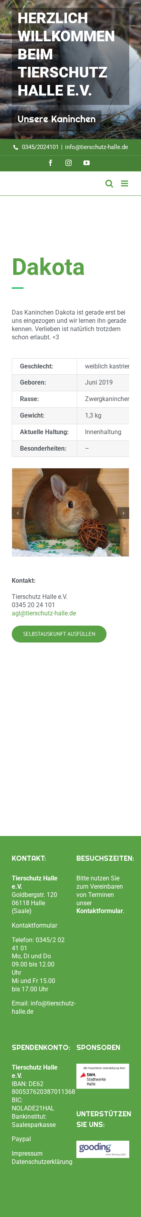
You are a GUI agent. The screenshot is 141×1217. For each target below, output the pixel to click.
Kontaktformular (34, 925)
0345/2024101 (40, 147)
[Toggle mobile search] (109, 183)
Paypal (21, 1139)
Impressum (27, 1153)
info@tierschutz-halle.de (96, 147)
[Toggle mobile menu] (125, 183)
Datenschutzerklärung (42, 1161)
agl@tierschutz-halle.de (44, 613)
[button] (18, 513)
